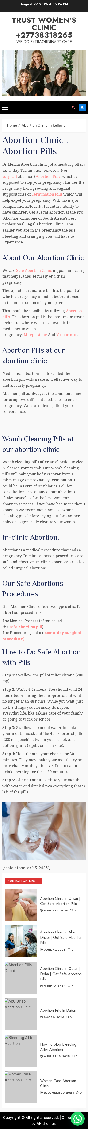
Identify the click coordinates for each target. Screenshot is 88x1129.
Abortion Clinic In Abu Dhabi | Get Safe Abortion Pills (61, 937)
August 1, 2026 (56, 910)
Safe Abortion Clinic (34, 270)
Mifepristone (35, 334)
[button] (78, 1119)
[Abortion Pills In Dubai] (21, 1014)
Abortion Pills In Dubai (58, 1010)
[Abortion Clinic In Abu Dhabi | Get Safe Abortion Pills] (21, 941)
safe (25, 627)
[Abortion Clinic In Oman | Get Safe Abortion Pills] (21, 905)
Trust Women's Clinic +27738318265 (44, 27)
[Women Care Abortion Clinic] (21, 1087)
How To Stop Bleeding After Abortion (58, 1047)
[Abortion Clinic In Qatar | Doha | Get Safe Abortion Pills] (21, 978)
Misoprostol (66, 334)
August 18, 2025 (57, 1056)
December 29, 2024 (59, 1092)
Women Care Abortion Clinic (58, 1083)
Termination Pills (47, 194)
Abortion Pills (48, 176)
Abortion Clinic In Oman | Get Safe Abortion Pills (60, 901)
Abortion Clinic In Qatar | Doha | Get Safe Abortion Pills (61, 974)
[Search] (73, 107)
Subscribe (82, 107)
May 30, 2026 (54, 1017)
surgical (9, 176)
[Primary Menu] (5, 107)
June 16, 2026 (55, 949)
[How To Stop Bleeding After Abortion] (21, 1051)
